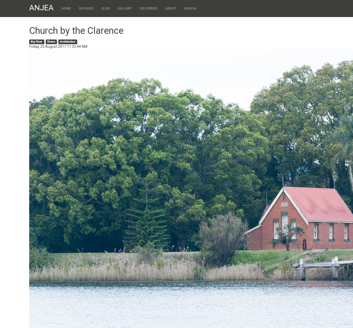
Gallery (125, 8)
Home (66, 8)
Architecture (67, 41)
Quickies (86, 8)
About (170, 8)
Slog (105, 8)
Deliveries (148, 8)
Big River (36, 41)
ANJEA (41, 7)
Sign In (190, 8)
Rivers (51, 41)
